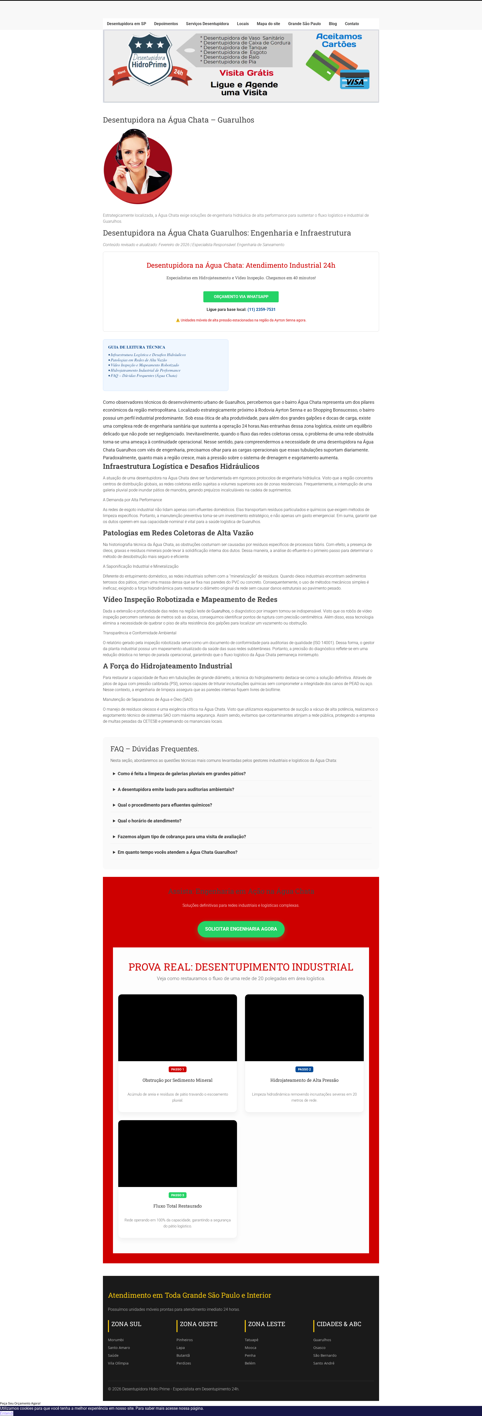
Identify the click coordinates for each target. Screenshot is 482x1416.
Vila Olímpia (118, 1363)
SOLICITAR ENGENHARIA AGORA (241, 929)
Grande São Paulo (304, 23)
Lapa (180, 1347)
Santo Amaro (119, 1347)
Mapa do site (268, 23)
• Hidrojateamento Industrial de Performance (144, 370)
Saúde (113, 1355)
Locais (243, 23)
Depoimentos (166, 23)
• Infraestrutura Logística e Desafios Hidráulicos (147, 354)
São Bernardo (325, 1355)
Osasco (319, 1347)
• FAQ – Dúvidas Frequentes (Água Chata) (142, 375)
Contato (352, 23)
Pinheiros (184, 1339)
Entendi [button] (6, 1413)
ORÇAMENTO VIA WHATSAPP (241, 296)
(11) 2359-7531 (262, 309)
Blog (333, 23)
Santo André (323, 1363)
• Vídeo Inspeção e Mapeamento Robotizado (143, 364)
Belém (250, 1363)
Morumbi (116, 1339)
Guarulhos (220, 611)
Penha (250, 1355)
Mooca (250, 1347)
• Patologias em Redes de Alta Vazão (137, 359)
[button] (20, 1403)
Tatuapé (251, 1339)
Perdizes (183, 1363)
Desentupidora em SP (126, 23)
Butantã (183, 1355)
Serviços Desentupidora (207, 23)
